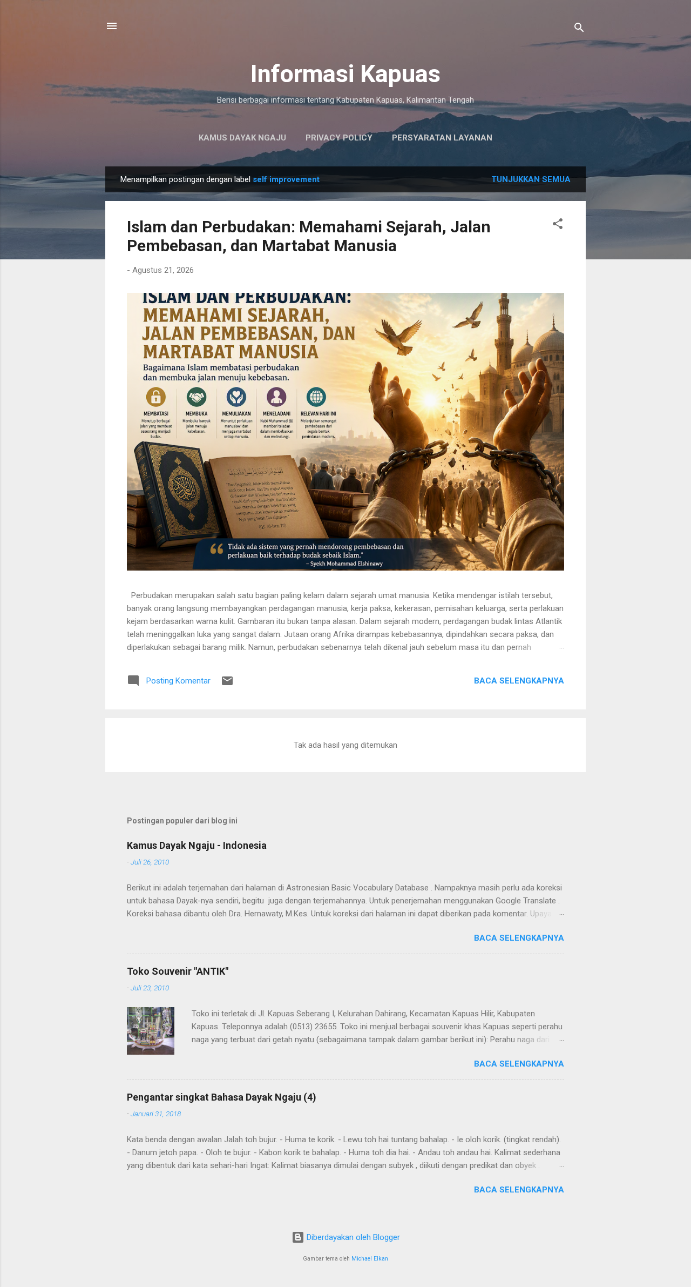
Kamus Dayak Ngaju (242, 138)
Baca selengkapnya (519, 681)
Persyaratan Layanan (442, 138)
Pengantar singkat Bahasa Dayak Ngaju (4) (221, 1097)
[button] (557, 225)
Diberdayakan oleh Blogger (352, 1237)
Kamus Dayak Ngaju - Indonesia (197, 845)
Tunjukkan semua (531, 179)
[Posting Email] (227, 684)
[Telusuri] (579, 29)
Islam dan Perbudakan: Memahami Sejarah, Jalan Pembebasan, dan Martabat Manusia (309, 236)
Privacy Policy (339, 138)
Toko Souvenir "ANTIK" (177, 971)
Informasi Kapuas (345, 73)
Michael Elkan (369, 1258)
